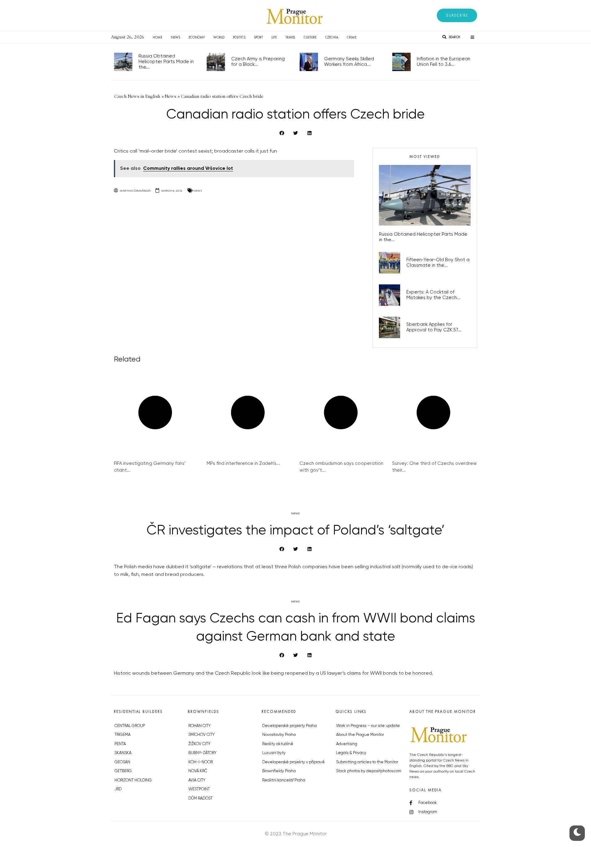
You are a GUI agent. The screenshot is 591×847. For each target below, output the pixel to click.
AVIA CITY (196, 780)
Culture (310, 37)
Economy (197, 37)
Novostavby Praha (279, 735)
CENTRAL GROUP (130, 726)
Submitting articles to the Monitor (367, 762)
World (218, 37)
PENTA (120, 744)
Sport (258, 37)
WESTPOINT (199, 789)
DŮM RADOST (200, 799)
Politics (239, 37)
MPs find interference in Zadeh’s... (243, 463)
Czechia (331, 37)
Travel (290, 37)
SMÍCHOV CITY (201, 735)
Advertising (346, 744)
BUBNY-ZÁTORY (202, 753)
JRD (118, 789)
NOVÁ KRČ (197, 771)
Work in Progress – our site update (368, 726)
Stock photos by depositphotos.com (368, 771)
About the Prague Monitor (360, 735)
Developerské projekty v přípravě (293, 762)
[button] (457, 15)
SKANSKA (123, 753)
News (175, 37)
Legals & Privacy (351, 753)
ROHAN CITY (199, 726)
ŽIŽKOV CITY (199, 744)
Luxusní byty (274, 753)
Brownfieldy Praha (279, 771)
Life (274, 37)
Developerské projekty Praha (289, 726)
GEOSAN (122, 762)
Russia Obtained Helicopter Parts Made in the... (166, 62)
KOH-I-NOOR (200, 762)
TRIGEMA (123, 735)
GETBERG (123, 771)
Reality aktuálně (277, 744)
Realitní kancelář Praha (283, 780)
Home (157, 37)
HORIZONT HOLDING (133, 780)
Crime (351, 37)
